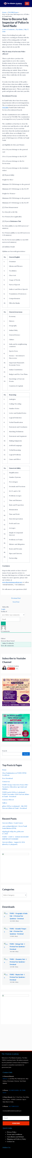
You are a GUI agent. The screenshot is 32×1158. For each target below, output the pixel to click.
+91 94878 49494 (14, 1090)
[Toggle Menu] (27, 3)
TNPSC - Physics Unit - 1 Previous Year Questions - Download (18, 977)
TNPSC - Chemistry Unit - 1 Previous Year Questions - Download (18, 961)
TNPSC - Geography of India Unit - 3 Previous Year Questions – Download (18, 916)
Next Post (16, 602)
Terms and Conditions (14, 1134)
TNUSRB (5, 107)
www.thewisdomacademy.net (12, 582)
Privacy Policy (11, 1132)
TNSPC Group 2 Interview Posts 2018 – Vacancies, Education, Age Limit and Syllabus (15, 787)
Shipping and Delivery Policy (16, 1139)
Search (4, 751)
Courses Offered (8, 800)
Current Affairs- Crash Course (12, 823)
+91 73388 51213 (14, 1106)
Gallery (4, 803)
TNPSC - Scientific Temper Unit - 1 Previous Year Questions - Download (18, 931)
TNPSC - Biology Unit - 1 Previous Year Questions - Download (18, 946)
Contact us (6, 781)
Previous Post (16, 598)
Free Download (7, 778)
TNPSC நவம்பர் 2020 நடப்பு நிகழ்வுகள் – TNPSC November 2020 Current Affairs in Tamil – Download (15, 794)
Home (4, 770)
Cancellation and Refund (15, 1137)
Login (3, 609)
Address (5, 1078)
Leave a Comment (8, 29)
